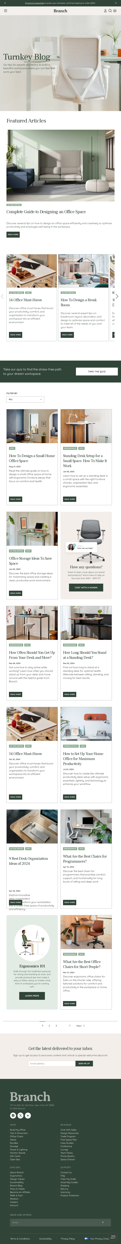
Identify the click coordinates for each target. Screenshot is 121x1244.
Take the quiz (97, 371)
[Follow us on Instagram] (13, 1116)
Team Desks (66, 1152)
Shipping (64, 1185)
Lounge (64, 1149)
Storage (14, 1146)
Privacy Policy (68, 1238)
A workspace (40, 3)
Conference (66, 1146)
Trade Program (68, 1136)
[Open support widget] (113, 1237)
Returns (64, 1188)
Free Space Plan (68, 1139)
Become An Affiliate (20, 1192)
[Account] (105, 10)
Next (78, 1025)
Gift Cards (15, 1156)
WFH (28, 293)
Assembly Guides (69, 1182)
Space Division (67, 1159)
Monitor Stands (17, 1152)
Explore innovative (19, 895)
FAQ (62, 1175)
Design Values (17, 1179)
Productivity (71, 746)
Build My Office (18, 1129)
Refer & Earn (16, 1195)
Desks (13, 1139)
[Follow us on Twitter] (20, 1116)
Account (14, 1205)
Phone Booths (67, 1156)
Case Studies (67, 1143)
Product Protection (69, 1195)
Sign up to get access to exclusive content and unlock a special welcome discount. (60, 1055)
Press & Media (17, 1188)
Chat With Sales (68, 1129)
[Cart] (115, 10)
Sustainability (16, 1182)
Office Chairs (16, 1136)
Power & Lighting (18, 1149)
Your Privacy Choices (100, 1238)
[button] (118, 297)
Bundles (14, 1143)
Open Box (15, 1159)
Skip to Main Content (0, 0)
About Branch (17, 1172)
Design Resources (69, 1133)
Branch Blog (16, 1185)
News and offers (20, 1214)
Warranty (65, 1192)
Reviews (14, 1198)
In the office (14, 205)
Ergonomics (70, 448)
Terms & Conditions (20, 1238)
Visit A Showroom (19, 1133)
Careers (14, 1202)
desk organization (19, 898)
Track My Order (68, 1179)
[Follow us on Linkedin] (28, 1116)
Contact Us (66, 1172)
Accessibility (45, 1238)
